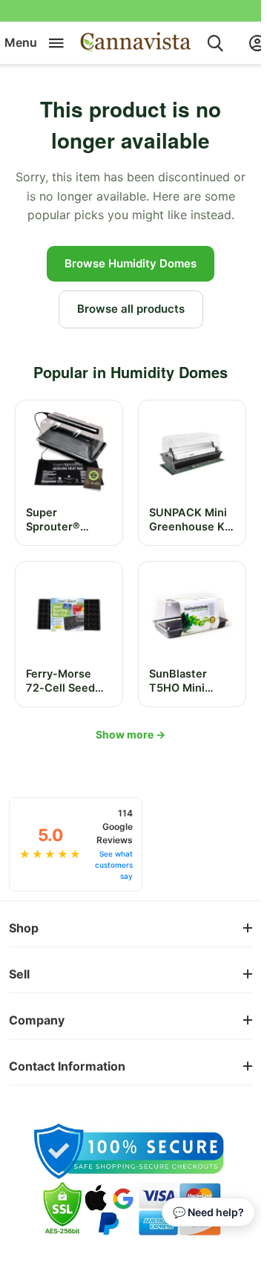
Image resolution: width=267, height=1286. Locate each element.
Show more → (130, 734)
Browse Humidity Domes (131, 263)
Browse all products (131, 309)
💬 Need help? (208, 1212)
